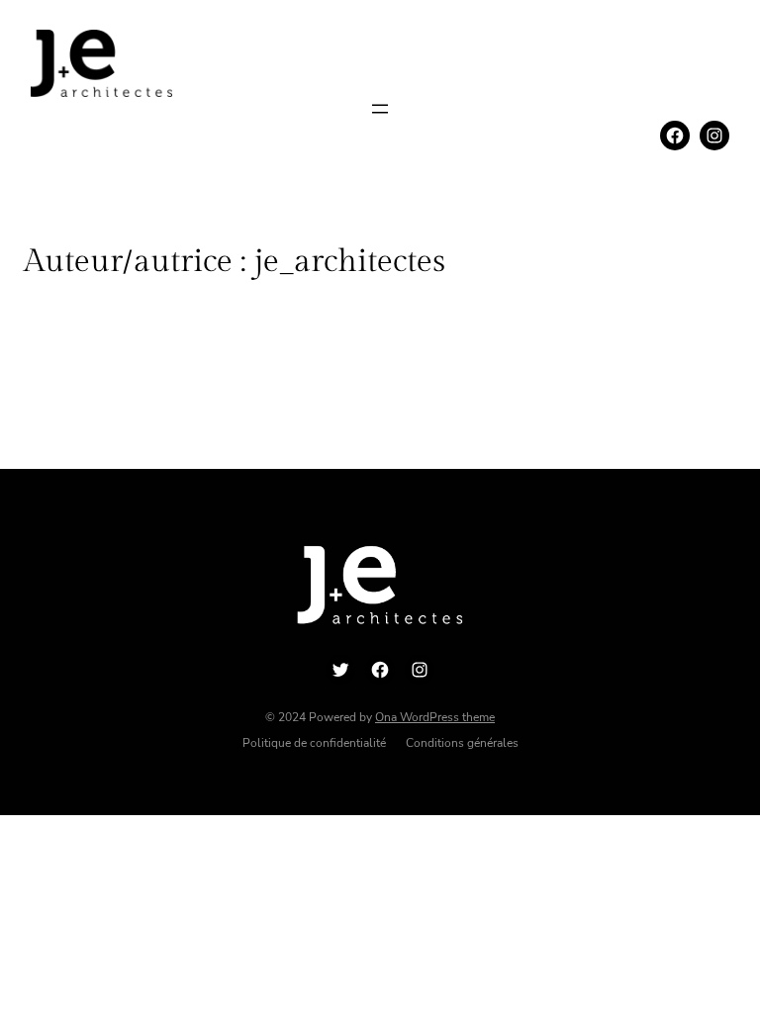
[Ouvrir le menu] (380, 109)
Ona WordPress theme (435, 717)
